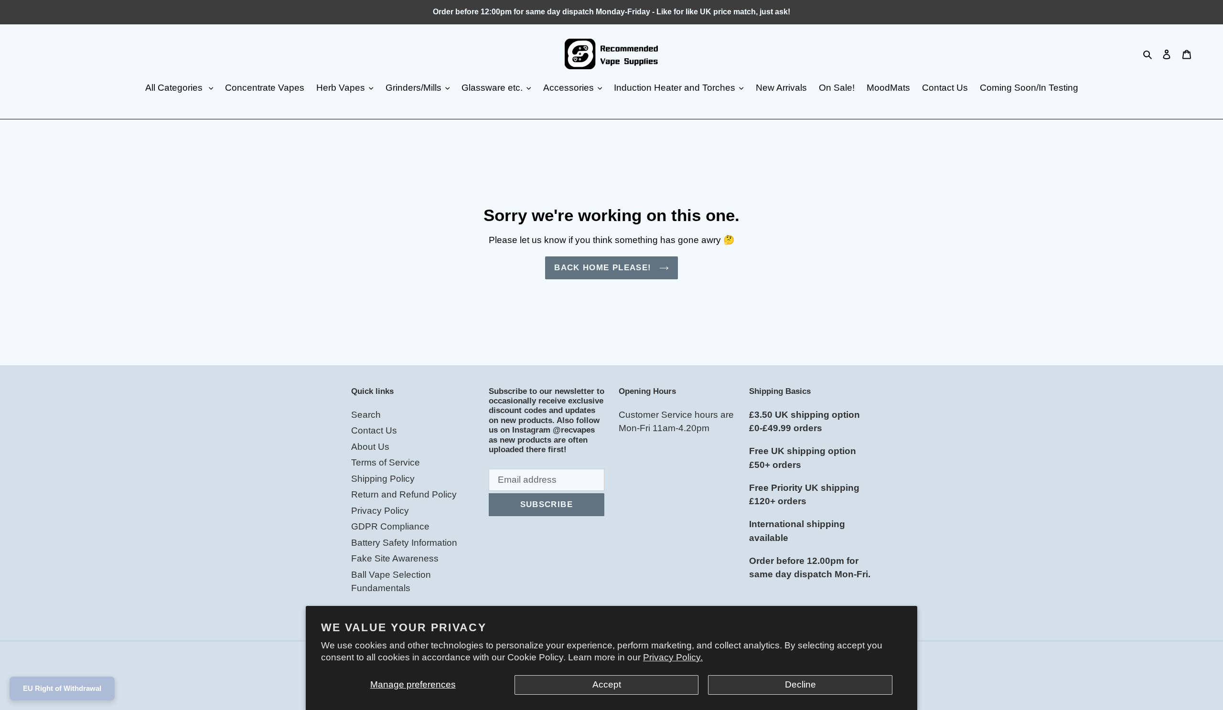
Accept (606, 684)
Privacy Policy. (673, 657)
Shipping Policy (383, 479)
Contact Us (374, 430)
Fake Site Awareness (395, 558)
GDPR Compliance (390, 526)
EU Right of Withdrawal (62, 688)
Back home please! (604, 267)
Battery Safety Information (404, 543)
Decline (800, 684)
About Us (370, 447)
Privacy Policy (380, 511)
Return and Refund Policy (404, 494)
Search (366, 415)
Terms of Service (385, 462)
